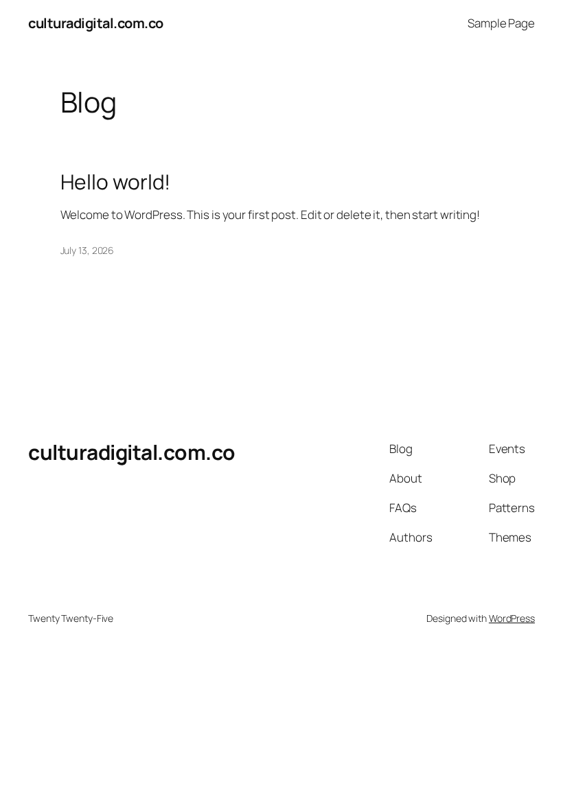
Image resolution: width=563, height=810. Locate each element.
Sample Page (501, 23)
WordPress (512, 618)
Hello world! (115, 182)
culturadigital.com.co (95, 23)
